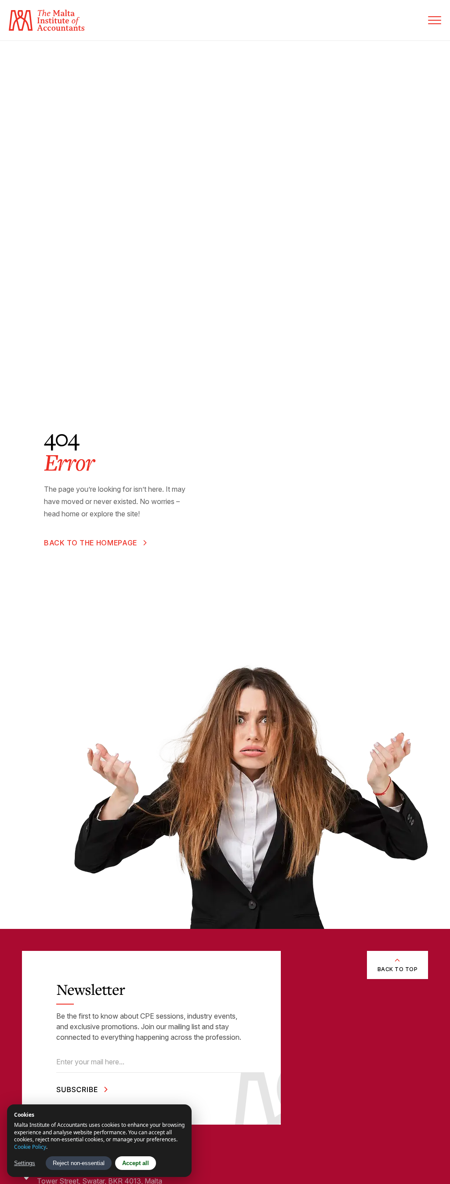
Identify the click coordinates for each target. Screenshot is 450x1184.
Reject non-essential (79, 1163)
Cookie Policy (30, 1147)
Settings (24, 1163)
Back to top (397, 969)
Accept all (135, 1163)
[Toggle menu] (434, 20)
